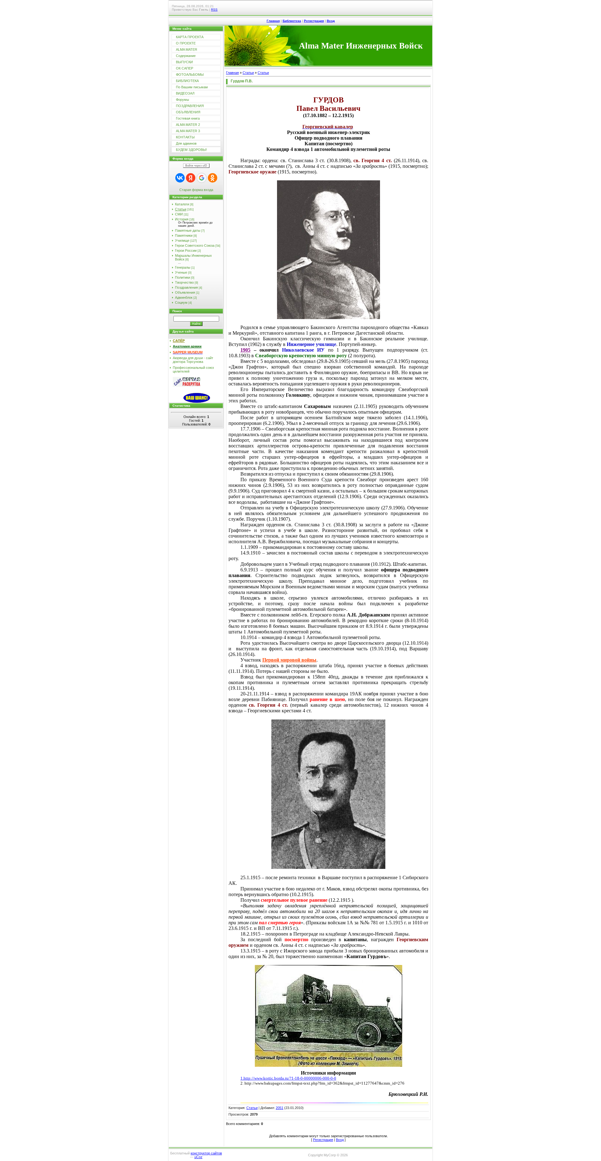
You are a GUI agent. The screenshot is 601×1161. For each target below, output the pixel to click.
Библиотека (292, 21)
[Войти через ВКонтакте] (180, 178)
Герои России (186, 250)
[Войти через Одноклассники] (212, 178)
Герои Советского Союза (194, 245)
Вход (331, 21)
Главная (273, 21)
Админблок (184, 297)
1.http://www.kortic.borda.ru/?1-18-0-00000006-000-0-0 (288, 1078)
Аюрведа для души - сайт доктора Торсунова (193, 360)
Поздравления (186, 287)
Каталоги (182, 204)
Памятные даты (187, 230)
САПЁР (179, 341)
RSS (214, 9)
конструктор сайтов (206, 1153)
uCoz (198, 1157)
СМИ (179, 214)
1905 (245, 350)
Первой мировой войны (289, 660)
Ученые (181, 272)
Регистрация (314, 21)
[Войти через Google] (202, 178)
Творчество (184, 282)
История (181, 219)
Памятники (184, 235)
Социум (181, 302)
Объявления (185, 292)
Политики (182, 277)
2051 (279, 1108)
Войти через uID (196, 165)
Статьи (180, 209)
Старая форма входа (196, 190)
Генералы (182, 267)
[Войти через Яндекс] (190, 178)
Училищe (182, 240)
